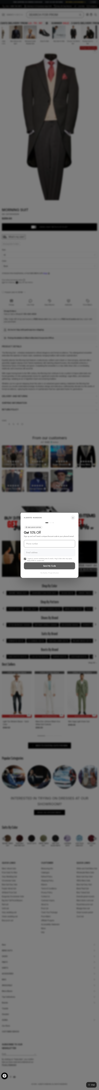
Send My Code (49, 565)
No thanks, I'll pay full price (49, 573)
